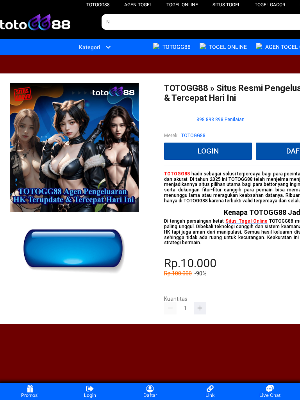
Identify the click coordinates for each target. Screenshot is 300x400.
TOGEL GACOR (270, 4)
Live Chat (269, 395)
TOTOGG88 (98, 4)
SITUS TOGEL (226, 4)
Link (210, 395)
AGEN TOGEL (138, 4)
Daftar (150, 395)
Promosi (30, 395)
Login (90, 395)
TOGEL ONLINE (182, 4)
